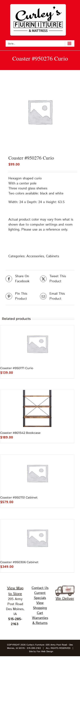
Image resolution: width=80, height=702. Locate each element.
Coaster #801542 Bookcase (20, 433)
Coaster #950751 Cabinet (19, 497)
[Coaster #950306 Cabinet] (37, 537)
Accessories (35, 256)
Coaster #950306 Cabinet (19, 562)
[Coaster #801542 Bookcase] (37, 408)
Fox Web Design (45, 651)
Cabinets (52, 256)
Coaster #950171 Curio (16, 368)
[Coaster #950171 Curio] (37, 343)
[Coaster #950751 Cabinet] (37, 473)
